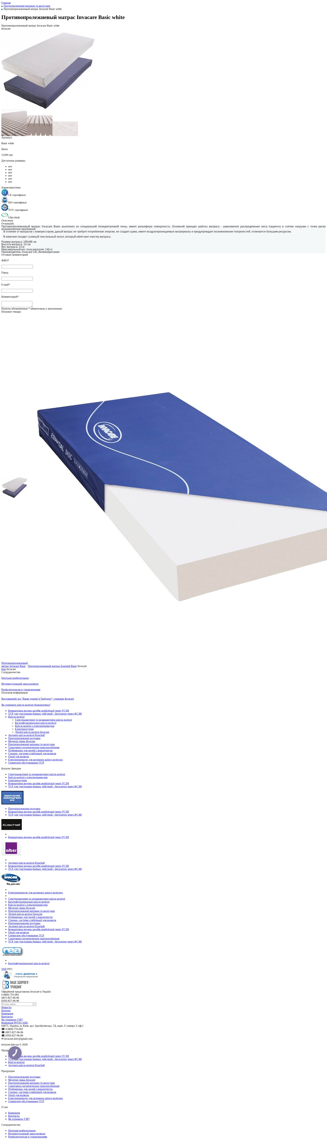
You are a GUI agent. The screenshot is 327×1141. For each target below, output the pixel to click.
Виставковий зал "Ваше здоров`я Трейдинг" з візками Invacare (37, 698)
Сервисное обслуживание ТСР (26, 762)
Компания (7, 1013)
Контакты (7, 1016)
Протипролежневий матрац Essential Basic (52, 666)
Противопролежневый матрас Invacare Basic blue (14, 666)
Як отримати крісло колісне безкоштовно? (25, 704)
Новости (6, 1007)
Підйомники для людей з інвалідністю (30, 750)
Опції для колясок (18, 756)
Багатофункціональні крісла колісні (35, 722)
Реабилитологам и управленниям (27, 1136)
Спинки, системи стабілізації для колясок (32, 753)
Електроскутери (24, 729)
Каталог (6, 1010)
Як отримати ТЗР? (12, 1019)
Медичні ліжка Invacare (21, 741)
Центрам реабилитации (22, 1130)
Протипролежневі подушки (24, 738)
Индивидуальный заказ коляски (26, 1133)
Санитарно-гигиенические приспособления (33, 747)
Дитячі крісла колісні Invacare (32, 732)
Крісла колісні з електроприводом (34, 725)
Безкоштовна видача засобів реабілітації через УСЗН (38, 710)
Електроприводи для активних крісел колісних (35, 759)
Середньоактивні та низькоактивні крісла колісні (43, 719)
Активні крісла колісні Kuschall (26, 735)
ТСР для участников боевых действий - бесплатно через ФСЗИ (45, 713)
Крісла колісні (16, 716)
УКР (4, 969)
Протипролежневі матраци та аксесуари (31, 744)
